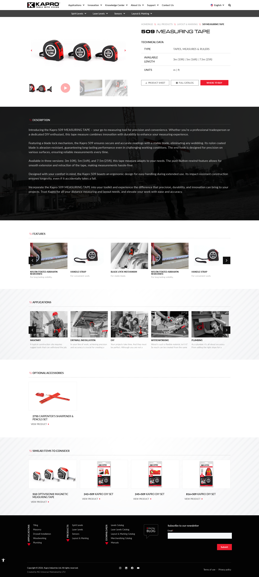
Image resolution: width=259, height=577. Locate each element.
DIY (72, 340)
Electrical (197, 340)
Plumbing (156, 340)
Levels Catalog (117, 525)
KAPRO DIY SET (98, 494)
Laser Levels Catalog (120, 529)
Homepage (147, 24)
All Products (165, 24)
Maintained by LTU (57, 572)
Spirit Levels (77, 525)
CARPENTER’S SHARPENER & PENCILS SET (53, 417)
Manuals (115, 542)
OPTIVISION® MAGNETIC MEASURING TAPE (50, 495)
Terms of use (209, 569)
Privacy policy (225, 569)
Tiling (35, 525)
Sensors (75, 533)
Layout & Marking (187, 24)
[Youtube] (138, 568)
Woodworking (119, 340)
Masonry (37, 529)
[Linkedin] (126, 568)
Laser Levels (77, 529)
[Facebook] (132, 568)
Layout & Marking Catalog (123, 533)
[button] (3, 560)
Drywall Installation (42, 340)
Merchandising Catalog (121, 538)
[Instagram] (120, 568)
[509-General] (78, 50)
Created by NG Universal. (38, 572)
